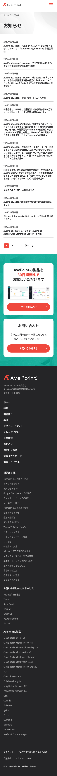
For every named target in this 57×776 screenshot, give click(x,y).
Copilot (6, 608)
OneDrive (7, 613)
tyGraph (7, 710)
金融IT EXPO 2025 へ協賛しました (19, 190)
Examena (7, 724)
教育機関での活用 (11, 575)
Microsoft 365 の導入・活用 (15, 478)
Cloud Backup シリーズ (14, 637)
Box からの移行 (10, 488)
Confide (7, 700)
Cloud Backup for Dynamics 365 (18, 661)
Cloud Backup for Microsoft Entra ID (20, 666)
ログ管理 (7, 541)
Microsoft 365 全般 (11, 594)
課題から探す (10, 472)
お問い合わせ (10, 450)
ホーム (6, 402)
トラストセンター (23, 758)
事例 (5, 420)
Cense (6, 714)
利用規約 (7, 758)
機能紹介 (8, 414)
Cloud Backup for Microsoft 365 (18, 642)
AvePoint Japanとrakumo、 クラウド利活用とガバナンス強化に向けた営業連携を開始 (27, 64)
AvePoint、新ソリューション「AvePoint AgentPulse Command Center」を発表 (22, 232)
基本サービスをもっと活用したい (18, 560)
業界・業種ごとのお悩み (14, 565)
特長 (5, 408)
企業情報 (8, 438)
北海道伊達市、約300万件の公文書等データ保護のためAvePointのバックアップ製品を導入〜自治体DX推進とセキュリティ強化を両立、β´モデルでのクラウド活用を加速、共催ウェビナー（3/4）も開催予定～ (28, 174)
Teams (6, 599)
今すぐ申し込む (28, 307)
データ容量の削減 (11, 522)
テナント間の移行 (11, 483)
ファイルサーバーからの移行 (16, 497)
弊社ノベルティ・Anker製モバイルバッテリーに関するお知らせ (28, 218)
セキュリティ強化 (11, 531)
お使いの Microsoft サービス (18, 588)
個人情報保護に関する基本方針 (33, 751)
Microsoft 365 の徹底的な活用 (16, 551)
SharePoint (8, 603)
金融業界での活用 (11, 580)
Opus (5, 695)
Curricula (7, 719)
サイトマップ (9, 751)
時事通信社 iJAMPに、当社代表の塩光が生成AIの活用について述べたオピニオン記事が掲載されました (27, 111)
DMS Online (8, 729)
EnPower (7, 705)
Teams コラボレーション (14, 527)
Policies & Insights (12, 681)
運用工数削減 (9, 517)
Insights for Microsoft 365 (15, 685)
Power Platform (10, 618)
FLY (5, 671)
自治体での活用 (10, 570)
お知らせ (8, 444)
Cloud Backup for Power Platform (19, 656)
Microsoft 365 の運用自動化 (15, 507)
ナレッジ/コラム (11, 432)
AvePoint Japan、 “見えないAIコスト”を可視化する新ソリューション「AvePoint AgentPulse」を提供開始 (28, 48)
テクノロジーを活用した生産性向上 (19, 555)
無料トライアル (11, 462)
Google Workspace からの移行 (17, 493)
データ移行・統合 (11, 502)
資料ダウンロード (12, 456)
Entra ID (7, 623)
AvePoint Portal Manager (15, 734)
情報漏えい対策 (10, 546)
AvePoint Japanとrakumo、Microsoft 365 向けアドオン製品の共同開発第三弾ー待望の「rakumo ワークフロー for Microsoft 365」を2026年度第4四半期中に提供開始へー (28, 82)
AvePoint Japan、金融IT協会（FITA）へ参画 (24, 97)
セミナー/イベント (13, 426)
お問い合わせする (28, 348)
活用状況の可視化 (11, 512)
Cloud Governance (12, 676)
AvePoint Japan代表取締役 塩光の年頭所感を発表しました (27, 203)
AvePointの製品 (12, 631)
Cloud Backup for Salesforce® (17, 652)
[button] (51, 5)
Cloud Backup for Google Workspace (20, 647)
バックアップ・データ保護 (15, 536)
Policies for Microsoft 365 (15, 690)
